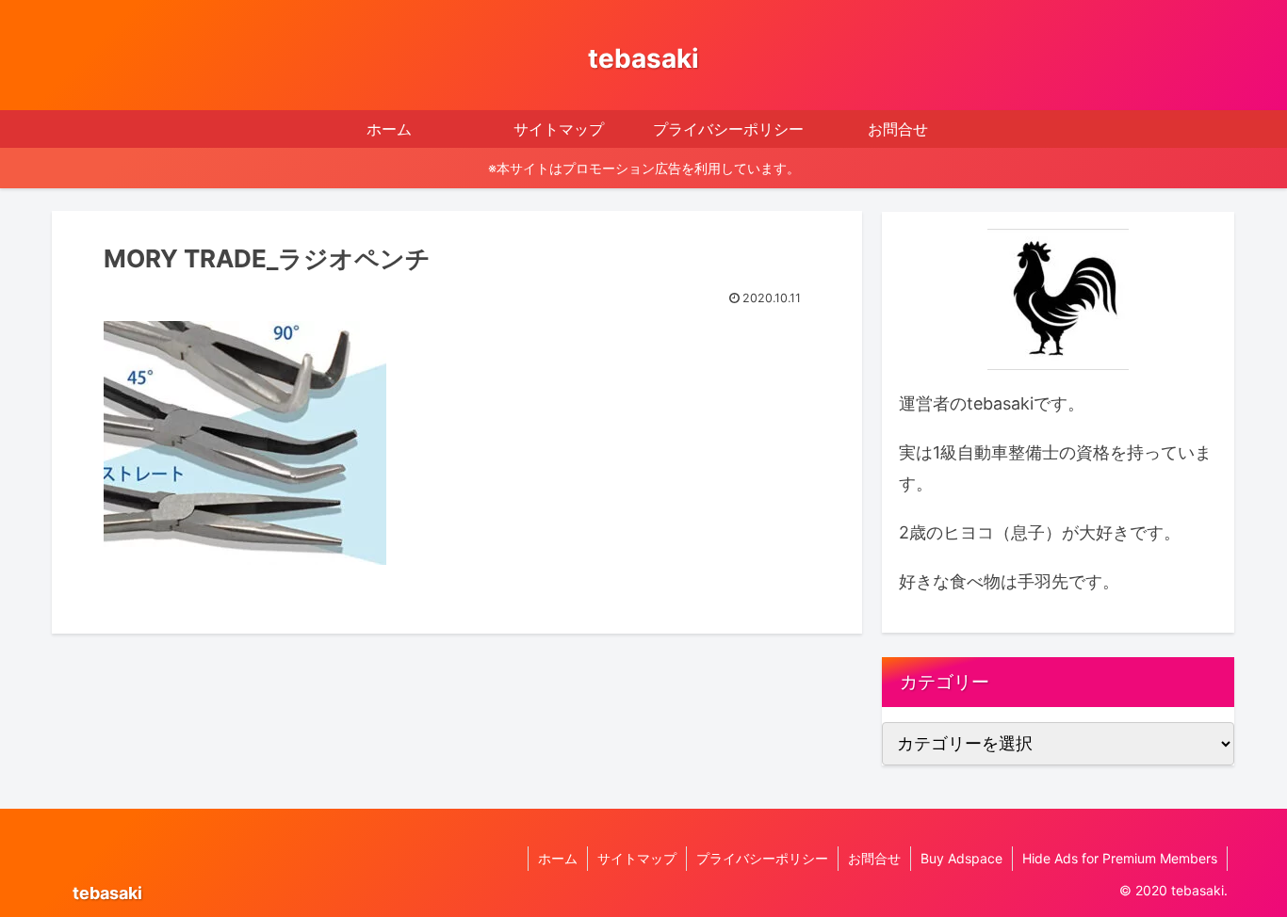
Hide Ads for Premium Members (1119, 858)
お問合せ (874, 858)
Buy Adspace (961, 858)
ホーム (558, 858)
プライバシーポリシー (762, 858)
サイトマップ (636, 858)
